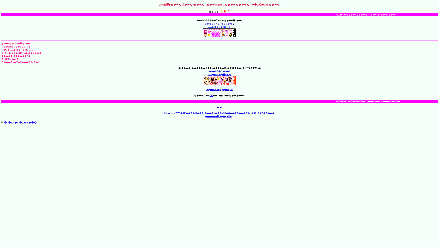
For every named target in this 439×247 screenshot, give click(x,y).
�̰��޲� (224, 116)
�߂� (219, 107)
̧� (211, 95)
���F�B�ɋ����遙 (219, 89)
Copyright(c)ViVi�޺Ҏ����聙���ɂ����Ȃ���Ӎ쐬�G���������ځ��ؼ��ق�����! (219, 113)
